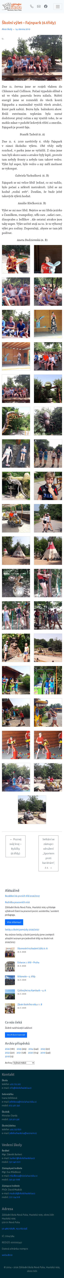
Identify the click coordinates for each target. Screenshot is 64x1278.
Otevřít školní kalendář (16, 1035)
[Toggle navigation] (57, 6)
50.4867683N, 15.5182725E (14, 1228)
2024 (30, 1049)
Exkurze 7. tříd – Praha (28, 962)
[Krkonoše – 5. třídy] (10, 980)
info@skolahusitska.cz (20, 1088)
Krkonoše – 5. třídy (26, 976)
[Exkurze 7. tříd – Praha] (10, 966)
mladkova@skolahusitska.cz (23, 1176)
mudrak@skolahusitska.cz (22, 1193)
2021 (19, 1052)
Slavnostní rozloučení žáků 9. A (32, 948)
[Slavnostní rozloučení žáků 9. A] (10, 952)
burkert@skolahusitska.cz (22, 1158)
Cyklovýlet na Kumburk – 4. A (31, 990)
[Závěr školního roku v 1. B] (10, 1008)
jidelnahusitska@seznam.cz (23, 1133)
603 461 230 (14, 1105)
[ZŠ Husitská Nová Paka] (12, 6)
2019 (43, 1052)
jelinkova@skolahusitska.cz (23, 1102)
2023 (43, 1049)
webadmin (7, 1255)
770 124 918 (14, 1197)
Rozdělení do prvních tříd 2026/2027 (22, 896)
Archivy (8, 1063)
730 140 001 (14, 1162)
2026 (7, 1049)
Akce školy (7, 29)
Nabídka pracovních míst (17, 902)
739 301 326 (14, 1119)
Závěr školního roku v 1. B (29, 1004)
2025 (19, 1049)
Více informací (14, 922)
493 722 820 (15, 1129)
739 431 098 (14, 1179)
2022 (7, 1052)
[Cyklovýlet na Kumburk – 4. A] (10, 994)
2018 (7, 1056)
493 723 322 (15, 1084)
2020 (30, 1052)
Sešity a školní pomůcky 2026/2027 (22, 929)
